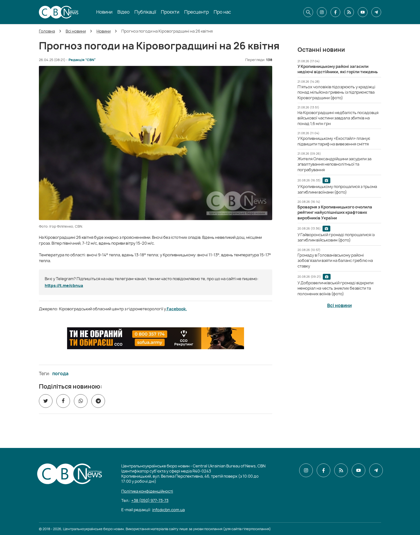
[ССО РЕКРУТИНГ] (155, 338)
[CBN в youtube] (363, 12)
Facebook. (176, 309)
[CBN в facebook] (335, 12)
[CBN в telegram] (376, 12)
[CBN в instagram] (322, 12)
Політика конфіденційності (147, 491)
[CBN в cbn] (349, 12)
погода (60, 374)
